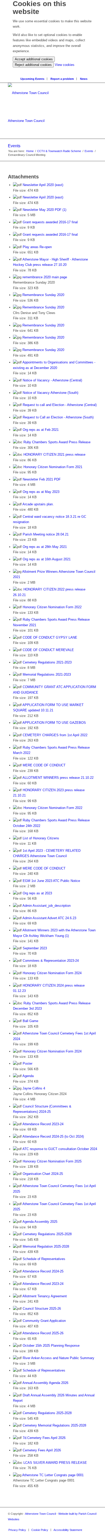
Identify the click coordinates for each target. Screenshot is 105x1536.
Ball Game (30, 1021)
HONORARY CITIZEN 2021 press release (54, 454)
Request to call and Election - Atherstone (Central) (60, 405)
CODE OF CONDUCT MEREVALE (48, 650)
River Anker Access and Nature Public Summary (58, 1358)
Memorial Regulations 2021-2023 (47, 674)
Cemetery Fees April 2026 (42, 1450)
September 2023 (35, 948)
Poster (27, 1063)
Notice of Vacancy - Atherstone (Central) (52, 380)
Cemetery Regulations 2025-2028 (47, 1234)
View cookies (64, 65)
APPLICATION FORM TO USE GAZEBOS (54, 723)
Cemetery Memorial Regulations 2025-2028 (54, 1425)
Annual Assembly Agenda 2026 (45, 1383)
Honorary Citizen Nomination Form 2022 (52, 607)
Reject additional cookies (33, 65)
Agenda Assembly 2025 (39, 1222)
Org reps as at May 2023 (41, 492)
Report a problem (62, 78)
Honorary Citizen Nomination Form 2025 (52, 1161)
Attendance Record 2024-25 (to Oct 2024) (53, 1136)
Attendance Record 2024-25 (42, 1271)
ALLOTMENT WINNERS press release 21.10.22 (58, 778)
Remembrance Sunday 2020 (43, 295)
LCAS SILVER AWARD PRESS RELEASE (55, 1463)
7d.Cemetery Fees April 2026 (44, 1438)
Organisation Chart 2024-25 (43, 1174)
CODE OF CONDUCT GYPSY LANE (50, 637)
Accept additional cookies (34, 59)
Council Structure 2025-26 (42, 1308)
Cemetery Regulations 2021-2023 (47, 662)
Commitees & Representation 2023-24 (51, 961)
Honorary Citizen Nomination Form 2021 (52, 467)
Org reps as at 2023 (37, 893)
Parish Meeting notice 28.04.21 (46, 534)
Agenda (28, 1076)
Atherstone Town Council (26, 121)
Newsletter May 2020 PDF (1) (44, 210)
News (83, 78)
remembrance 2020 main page (44, 277)
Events (14, 146)
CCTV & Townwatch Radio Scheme (59, 151)
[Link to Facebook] (93, 1524)
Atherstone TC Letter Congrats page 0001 (53, 1475)
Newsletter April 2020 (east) (43, 185)
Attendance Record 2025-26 (42, 1333)
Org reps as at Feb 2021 (41, 430)
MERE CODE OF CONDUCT (44, 765)
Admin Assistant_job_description (46, 906)
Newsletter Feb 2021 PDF (42, 479)
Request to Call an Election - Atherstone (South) (58, 417)
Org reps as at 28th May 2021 (45, 547)
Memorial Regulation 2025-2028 (46, 1246)
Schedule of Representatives (44, 1259)
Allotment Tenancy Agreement (44, 1296)
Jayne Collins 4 (33, 1088)
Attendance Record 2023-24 (42, 1124)
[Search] (53, 70)
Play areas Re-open (37, 247)
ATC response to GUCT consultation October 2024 (59, 1149)
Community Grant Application (44, 1321)
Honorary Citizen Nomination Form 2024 (52, 973)
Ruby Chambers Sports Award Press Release (56, 442)
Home (30, 151)
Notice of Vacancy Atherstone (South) (50, 393)
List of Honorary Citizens (41, 838)
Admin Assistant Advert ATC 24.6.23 (49, 918)
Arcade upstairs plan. (38, 504)
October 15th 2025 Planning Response (51, 1345)
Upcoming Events (32, 78)
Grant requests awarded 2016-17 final (50, 222)
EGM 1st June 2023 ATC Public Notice (51, 881)
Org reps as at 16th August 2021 (47, 559)
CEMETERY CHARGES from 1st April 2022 (55, 735)
